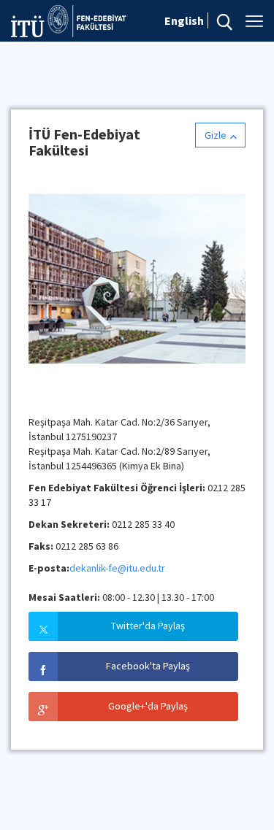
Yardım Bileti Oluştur (71, 396)
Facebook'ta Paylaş (148, 665)
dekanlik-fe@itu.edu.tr (117, 568)
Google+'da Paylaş (148, 705)
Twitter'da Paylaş (148, 625)
